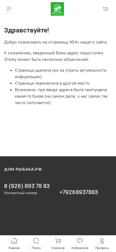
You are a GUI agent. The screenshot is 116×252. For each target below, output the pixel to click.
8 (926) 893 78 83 (27, 186)
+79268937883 (78, 192)
